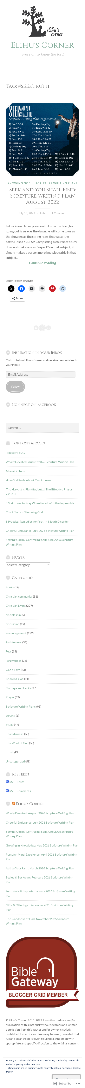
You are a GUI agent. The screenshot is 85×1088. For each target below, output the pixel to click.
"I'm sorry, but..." (16, 452)
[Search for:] (42, 428)
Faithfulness (14, 642)
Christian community (19, 596)
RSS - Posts (16, 782)
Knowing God (19, 183)
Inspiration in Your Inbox (37, 352)
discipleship (13, 615)
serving (10, 715)
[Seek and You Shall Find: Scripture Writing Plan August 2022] (42, 139)
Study (9, 724)
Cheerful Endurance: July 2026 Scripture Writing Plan (40, 530)
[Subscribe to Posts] (7, 782)
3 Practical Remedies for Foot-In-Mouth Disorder (37, 521)
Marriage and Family (18, 688)
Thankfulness (15, 734)
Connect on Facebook (34, 404)
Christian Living (16, 605)
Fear (8, 651)
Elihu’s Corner (30, 803)
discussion (12, 624)
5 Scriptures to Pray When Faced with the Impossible (40, 503)
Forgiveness (13, 660)
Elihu (43, 213)
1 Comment (59, 213)
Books (10, 587)
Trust (9, 752)
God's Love (13, 669)
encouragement (16, 633)
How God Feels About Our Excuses (28, 480)
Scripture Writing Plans (56, 183)
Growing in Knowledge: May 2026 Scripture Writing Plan (42, 845)
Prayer (10, 697)
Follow (15, 386)
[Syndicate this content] (13, 803)
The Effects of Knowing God (24, 512)
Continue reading (31, 263)
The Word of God (17, 743)
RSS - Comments (20, 791)
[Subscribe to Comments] (7, 791)
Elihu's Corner (42, 45)
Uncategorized (15, 761)
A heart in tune (15, 471)
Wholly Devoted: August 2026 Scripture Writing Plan (40, 462)
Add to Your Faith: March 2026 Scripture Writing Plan (40, 868)
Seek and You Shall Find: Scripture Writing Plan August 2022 (42, 196)
